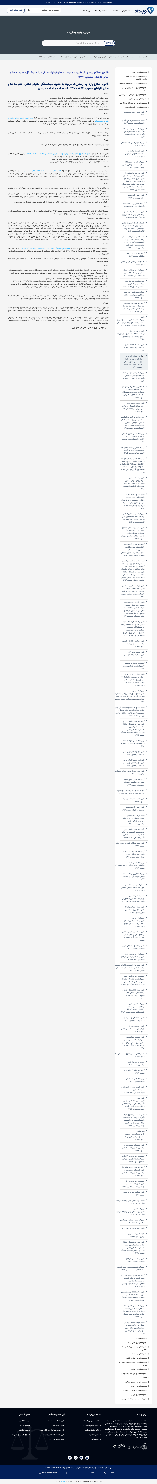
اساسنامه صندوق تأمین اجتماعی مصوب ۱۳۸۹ (135, 1063)
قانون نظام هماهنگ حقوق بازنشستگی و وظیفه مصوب (40, 171)
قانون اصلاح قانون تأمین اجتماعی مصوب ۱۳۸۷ (135, 196)
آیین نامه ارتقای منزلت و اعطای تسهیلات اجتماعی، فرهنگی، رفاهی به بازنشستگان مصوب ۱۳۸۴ (133, 377)
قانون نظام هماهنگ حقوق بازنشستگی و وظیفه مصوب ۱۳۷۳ (134, 348)
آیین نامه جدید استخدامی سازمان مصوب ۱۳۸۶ (135, 1080)
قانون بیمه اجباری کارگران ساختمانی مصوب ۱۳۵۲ (135, 1260)
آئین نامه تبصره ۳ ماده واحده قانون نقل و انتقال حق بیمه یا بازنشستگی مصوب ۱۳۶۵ (133, 763)
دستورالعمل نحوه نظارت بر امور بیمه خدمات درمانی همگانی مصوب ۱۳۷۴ (132, 888)
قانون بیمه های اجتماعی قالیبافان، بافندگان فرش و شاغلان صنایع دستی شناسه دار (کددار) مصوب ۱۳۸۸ (128, 968)
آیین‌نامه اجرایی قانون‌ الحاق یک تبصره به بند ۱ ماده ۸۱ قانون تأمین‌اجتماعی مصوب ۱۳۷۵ (132, 450)
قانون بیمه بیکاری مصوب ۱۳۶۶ (133, 1228)
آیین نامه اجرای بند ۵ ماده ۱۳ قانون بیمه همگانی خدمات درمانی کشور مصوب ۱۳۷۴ (133, 854)
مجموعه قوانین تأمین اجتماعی (125, 57)
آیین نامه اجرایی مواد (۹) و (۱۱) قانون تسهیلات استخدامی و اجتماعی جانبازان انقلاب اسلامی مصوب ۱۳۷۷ (133, 1171)
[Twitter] (81, 1458)
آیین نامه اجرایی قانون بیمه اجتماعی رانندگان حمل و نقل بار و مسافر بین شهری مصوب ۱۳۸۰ (132, 922)
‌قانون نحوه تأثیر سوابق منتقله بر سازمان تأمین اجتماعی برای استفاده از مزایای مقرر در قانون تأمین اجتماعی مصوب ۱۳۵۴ (133, 1104)
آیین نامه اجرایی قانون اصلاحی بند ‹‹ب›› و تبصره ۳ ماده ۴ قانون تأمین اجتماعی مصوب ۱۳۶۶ (133, 438)
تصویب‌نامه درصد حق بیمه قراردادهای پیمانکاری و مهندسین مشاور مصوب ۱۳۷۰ (133, 284)
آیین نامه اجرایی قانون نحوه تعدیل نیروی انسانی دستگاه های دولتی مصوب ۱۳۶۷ (134, 782)
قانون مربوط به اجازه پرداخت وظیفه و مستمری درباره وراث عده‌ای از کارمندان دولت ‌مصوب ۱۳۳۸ (130, 335)
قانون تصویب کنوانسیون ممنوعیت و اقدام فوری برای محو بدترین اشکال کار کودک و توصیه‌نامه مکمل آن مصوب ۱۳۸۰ (133, 1043)
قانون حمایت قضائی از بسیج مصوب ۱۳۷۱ (133, 1193)
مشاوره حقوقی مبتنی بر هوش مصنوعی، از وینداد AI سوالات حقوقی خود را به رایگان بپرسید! (78, 2)
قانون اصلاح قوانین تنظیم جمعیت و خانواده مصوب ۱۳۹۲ (133, 808)
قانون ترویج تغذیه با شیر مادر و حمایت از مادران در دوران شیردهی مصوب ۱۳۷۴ (132, 1090)
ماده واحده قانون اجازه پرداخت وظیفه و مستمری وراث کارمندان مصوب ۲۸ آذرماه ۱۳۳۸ (59, 153)
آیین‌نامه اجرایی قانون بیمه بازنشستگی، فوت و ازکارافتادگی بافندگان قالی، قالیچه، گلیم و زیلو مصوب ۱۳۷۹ (132, 1008)
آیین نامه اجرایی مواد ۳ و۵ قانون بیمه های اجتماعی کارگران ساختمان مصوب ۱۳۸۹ (132, 957)
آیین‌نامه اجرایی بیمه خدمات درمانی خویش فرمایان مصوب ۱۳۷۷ (133, 876)
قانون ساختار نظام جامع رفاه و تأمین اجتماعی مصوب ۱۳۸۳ (133, 122)
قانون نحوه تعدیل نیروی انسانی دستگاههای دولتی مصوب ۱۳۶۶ (128, 772)
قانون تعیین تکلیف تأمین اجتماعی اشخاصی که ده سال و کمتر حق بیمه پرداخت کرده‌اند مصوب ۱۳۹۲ (133, 407)
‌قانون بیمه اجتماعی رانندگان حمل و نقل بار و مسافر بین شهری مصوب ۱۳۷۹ (134, 910)
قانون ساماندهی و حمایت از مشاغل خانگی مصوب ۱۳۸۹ (134, 1019)
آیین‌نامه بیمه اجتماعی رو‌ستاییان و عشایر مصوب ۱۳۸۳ (132, 1221)
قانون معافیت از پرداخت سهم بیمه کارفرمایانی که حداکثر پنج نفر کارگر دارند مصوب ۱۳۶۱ (133, 215)
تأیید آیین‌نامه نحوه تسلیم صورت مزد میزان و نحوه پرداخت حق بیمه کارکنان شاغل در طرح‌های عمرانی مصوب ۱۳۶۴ (130, 321)
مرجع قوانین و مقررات (145, 57)
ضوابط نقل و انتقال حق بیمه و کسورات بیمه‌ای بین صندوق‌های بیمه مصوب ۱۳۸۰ (127, 792)
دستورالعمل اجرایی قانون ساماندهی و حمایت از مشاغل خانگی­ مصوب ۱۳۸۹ (121, 1055)
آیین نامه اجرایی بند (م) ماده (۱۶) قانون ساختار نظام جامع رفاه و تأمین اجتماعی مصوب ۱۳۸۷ (133, 133)
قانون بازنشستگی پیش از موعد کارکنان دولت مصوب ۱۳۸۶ (130, 1202)
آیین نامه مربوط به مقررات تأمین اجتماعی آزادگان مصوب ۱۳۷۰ (133, 666)
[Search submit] (29, 10)
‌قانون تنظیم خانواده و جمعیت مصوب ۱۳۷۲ (133, 800)
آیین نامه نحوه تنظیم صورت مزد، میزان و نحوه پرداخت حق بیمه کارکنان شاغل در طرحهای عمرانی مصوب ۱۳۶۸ (133, 307)
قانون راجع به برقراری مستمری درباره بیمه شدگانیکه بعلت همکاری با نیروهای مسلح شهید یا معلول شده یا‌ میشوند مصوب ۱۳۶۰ (132, 591)
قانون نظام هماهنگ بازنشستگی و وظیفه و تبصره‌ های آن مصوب (45, 248)
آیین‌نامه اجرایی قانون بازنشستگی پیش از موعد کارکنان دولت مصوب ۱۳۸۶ (130, 1212)
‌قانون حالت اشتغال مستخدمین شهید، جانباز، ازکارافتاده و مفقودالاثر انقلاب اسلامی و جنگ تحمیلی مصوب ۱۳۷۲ (132, 1296)
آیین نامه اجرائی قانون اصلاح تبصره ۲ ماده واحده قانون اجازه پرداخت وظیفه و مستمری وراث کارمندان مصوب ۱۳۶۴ (133, 518)
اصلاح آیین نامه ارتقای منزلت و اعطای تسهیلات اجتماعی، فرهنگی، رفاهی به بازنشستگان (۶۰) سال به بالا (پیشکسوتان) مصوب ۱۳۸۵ (133, 392)
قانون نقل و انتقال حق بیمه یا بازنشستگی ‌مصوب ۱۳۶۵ (133, 753)
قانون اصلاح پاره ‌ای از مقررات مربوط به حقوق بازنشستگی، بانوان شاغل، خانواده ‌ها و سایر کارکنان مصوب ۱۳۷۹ (75, 57)
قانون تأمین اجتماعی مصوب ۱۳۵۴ (134, 113)
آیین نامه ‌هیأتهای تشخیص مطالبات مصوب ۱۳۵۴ (134, 255)
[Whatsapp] (70, 1458)
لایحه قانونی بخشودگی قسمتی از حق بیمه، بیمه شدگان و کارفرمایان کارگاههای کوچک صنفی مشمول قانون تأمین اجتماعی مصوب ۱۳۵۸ (133, 242)
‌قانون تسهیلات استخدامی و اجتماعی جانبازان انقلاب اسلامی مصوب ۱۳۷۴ (133, 1148)
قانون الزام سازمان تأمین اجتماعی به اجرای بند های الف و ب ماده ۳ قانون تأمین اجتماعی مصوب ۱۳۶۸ (133, 819)
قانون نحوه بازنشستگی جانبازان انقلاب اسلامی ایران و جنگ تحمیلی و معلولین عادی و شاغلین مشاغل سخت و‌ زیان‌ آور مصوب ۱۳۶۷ (132, 533)
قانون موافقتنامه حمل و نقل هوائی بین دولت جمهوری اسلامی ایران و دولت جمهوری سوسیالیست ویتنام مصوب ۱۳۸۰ (133, 1328)
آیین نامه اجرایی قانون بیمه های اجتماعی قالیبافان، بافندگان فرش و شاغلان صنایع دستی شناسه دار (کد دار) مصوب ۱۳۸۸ (132, 980)
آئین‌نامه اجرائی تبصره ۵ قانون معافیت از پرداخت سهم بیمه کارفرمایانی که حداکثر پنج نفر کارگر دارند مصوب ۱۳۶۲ (133, 227)
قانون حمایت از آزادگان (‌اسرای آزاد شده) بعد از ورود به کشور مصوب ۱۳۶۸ (133, 644)
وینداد (63, 1481)
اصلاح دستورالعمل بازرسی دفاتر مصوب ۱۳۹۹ (132, 263)
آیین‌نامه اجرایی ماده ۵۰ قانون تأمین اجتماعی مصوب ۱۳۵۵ (133, 205)
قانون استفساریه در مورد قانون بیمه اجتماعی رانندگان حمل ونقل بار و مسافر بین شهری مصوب (133, 936)
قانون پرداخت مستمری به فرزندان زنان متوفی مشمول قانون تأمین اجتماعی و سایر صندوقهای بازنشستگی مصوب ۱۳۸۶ (133, 483)
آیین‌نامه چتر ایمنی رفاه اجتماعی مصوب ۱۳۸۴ (132, 144)
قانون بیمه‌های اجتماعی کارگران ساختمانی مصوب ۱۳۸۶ (132, 947)
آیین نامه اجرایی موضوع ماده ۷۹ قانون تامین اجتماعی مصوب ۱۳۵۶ (132, 743)
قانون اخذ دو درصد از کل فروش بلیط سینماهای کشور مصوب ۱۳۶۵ (132, 1029)
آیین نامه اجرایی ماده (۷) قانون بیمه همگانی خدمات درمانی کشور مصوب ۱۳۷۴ (128, 865)
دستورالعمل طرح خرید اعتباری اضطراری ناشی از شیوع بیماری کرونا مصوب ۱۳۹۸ (134, 1135)
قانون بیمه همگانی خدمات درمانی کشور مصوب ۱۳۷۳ (129, 844)
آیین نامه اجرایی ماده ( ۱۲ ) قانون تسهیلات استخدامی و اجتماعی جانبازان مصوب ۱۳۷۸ (133, 1184)
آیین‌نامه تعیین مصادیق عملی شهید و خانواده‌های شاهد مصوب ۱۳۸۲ (130, 1268)
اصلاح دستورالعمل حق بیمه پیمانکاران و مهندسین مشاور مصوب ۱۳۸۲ (134, 295)
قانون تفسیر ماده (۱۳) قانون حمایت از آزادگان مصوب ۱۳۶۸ (133, 655)
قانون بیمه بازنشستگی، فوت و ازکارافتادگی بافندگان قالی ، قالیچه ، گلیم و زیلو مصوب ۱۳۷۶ (133, 994)
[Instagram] (76, 1458)
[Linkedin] (87, 1458)
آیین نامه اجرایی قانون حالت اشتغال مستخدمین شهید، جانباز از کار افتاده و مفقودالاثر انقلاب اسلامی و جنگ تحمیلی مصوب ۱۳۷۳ (133, 1311)
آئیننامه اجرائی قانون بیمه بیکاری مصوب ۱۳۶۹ (135, 1235)
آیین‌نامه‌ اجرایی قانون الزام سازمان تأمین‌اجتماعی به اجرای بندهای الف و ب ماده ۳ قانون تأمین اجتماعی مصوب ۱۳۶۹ (133, 833)
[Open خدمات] (111, 11)
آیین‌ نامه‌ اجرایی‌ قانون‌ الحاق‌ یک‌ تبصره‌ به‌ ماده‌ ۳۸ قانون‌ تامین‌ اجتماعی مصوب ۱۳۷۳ (134, 273)
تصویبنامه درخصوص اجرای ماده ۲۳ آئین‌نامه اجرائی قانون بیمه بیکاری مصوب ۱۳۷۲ (133, 899)
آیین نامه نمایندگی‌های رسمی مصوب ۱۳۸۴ (133, 1072)
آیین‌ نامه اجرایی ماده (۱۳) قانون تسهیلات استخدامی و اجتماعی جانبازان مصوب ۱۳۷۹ (132, 1159)
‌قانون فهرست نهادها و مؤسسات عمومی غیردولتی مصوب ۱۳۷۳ (134, 154)
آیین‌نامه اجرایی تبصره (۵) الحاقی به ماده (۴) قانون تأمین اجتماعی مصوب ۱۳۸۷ (133, 165)
